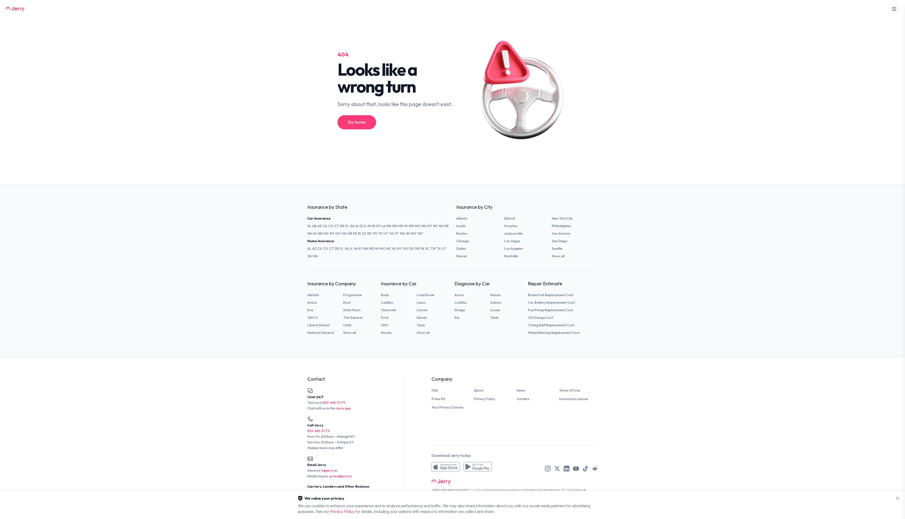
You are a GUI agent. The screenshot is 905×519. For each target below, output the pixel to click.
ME (400, 226)
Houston (510, 226)
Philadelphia (561, 226)
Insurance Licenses (573, 399)
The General (352, 317)
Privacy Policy (484, 399)
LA (383, 226)
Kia (456, 317)
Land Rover (426, 295)
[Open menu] (894, 9)
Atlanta (461, 218)
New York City (562, 218)
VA (391, 233)
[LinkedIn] (566, 468)
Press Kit (438, 399)
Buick (385, 295)
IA (356, 226)
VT (396, 233)
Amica (312, 302)
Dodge (459, 310)
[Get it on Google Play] (478, 466)
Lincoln (422, 310)
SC (364, 233)
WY (420, 233)
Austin (461, 226)
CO (330, 226)
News (521, 390)
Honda (386, 333)
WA (402, 233)
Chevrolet (388, 310)
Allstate (313, 295)
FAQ (435, 390)
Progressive (352, 295)
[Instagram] (548, 468)
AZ (319, 226)
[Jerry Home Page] (15, 9)
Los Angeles (513, 248)
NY (332, 233)
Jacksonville (513, 233)
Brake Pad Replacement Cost (550, 295)
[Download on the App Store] (446, 466)
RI (359, 233)
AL (309, 226)
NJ (315, 233)
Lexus (421, 302)
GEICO (312, 317)
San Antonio (561, 233)
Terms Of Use (569, 390)
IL (365, 226)
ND (441, 226)
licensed (489, 490)
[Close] (897, 498)
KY (378, 226)
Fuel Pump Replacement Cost (550, 310)
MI (406, 226)
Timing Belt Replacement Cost (551, 325)
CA (325, 226)
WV (414, 233)
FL (347, 226)
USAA (347, 325)
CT (336, 226)
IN (369, 226)
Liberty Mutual (318, 325)
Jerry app (343, 408)
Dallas (461, 248)
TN (374, 233)
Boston (461, 233)
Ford (384, 317)
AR (314, 226)
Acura (459, 295)
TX (380, 233)
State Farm (351, 310)
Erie (310, 310)
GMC (385, 325)
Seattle (557, 248)
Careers (523, 399)
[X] (557, 468)
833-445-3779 (334, 402)
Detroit (509, 218)
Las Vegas (512, 241)
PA (355, 233)
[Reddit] (595, 468)
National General (320, 333)
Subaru (496, 302)
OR (349, 233)
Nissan (422, 317)
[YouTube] (576, 468)
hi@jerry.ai (329, 470)
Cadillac (387, 302)
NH (309, 233)
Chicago (462, 241)
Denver (461, 256)
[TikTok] (585, 468)
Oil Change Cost (540, 317)
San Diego (560, 241)
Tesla (421, 325)
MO (417, 226)
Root (347, 302)
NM (320, 233)
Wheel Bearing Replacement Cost (554, 333)
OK (343, 233)
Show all (558, 256)
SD (369, 233)
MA (388, 226)
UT (385, 233)
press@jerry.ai (341, 476)
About (478, 390)
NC (435, 226)
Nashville (511, 256)
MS (423, 226)
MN (411, 226)
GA (352, 226)
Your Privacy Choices (448, 407)
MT (429, 226)
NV (326, 233)
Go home (357, 122)
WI (408, 233)
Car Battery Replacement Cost (551, 302)
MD (394, 226)
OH (337, 233)
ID (361, 226)
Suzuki (495, 310)
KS (373, 226)
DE (342, 226)
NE (446, 226)
